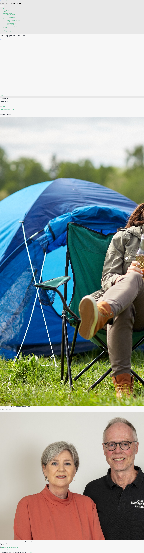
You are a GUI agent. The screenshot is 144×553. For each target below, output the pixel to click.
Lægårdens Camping (11, 26)
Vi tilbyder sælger (7, 11)
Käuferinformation (11, 31)
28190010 (5, 106)
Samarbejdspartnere (11, 16)
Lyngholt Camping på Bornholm (14, 20)
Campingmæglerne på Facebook (8, 549)
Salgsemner (6, 19)
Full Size (2, 95)
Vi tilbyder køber (7, 13)
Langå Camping (10, 21)
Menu (2, 6)
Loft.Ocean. (29, 552)
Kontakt (5, 29)
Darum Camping (10, 24)
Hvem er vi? (6, 10)
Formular (5, 27)
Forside (5, 9)
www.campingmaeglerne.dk (7, 109)
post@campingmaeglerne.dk (7, 111)
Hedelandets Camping (11, 23)
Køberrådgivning (10, 17)
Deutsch (5, 30)
